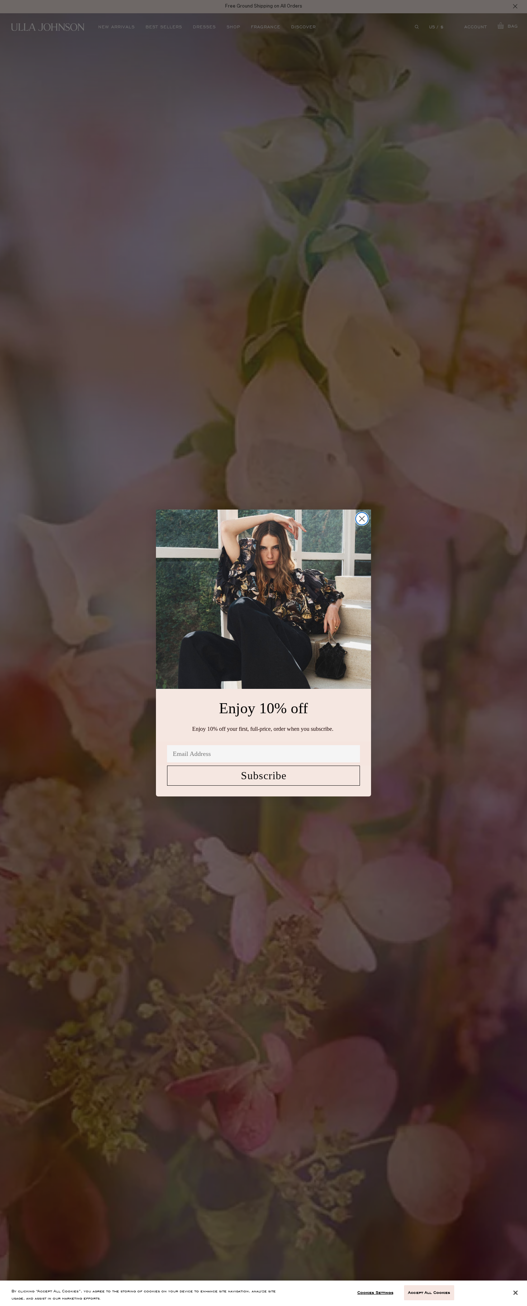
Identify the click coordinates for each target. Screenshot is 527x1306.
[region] (263, 1293)
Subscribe (263, 775)
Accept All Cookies (429, 1292)
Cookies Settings (375, 1292)
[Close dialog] (362, 518)
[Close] (515, 1293)
